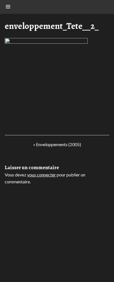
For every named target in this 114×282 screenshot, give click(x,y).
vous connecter (41, 174)
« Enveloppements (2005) (57, 145)
